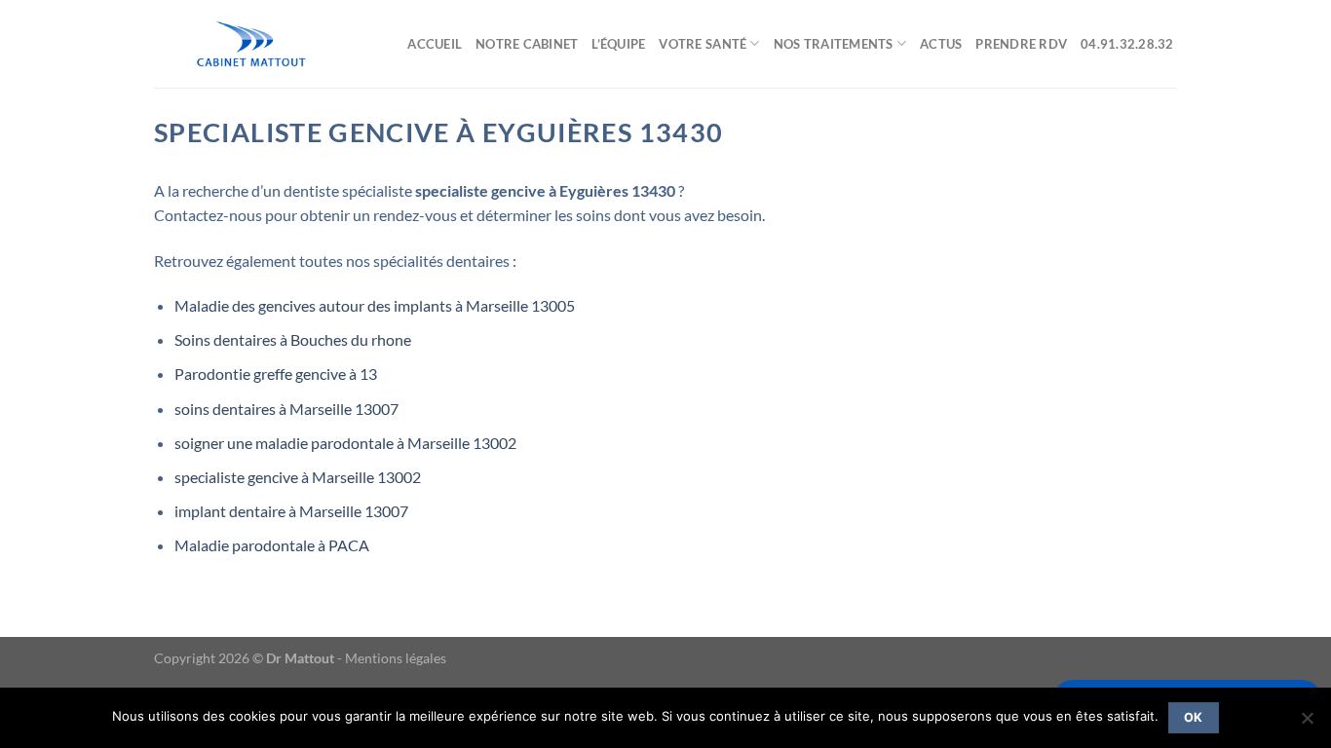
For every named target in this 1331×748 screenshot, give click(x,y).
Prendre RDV (1021, 44)
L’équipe (618, 44)
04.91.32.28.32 (1129, 44)
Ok (1193, 717)
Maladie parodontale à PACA (271, 545)
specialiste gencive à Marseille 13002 (297, 477)
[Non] (1306, 723)
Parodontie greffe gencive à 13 (275, 373)
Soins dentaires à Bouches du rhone (292, 339)
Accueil (434, 44)
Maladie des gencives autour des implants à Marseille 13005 (374, 305)
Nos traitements (834, 44)
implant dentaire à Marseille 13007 (291, 511)
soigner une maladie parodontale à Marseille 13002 (345, 442)
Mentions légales (395, 658)
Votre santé (702, 44)
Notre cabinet (526, 44)
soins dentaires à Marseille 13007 (286, 408)
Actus (941, 44)
